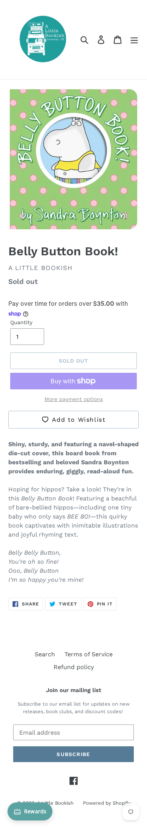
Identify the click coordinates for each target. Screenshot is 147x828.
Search (45, 654)
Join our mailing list (73, 690)
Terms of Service (88, 654)
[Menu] (134, 39)
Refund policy (74, 667)
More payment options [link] (73, 399)
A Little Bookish (55, 803)
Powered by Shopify (106, 803)
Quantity (21, 322)
